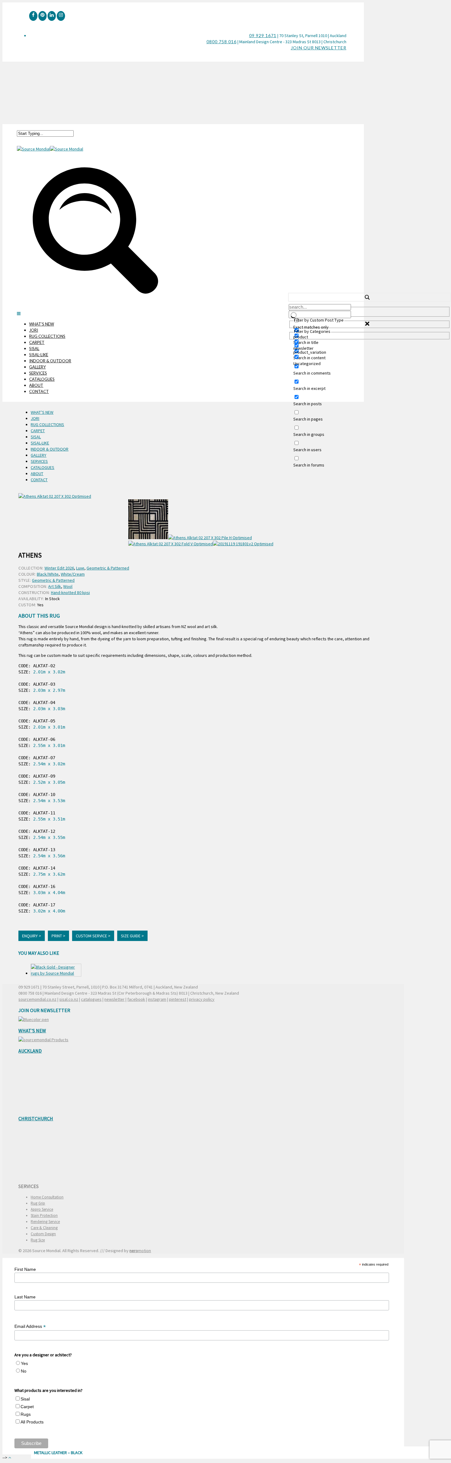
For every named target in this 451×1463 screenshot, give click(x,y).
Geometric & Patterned (108, 568)
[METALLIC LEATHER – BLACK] (56, 970)
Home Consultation (47, 1197)
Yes (24, 1363)
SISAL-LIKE (38, 354)
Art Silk (54, 586)
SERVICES (38, 373)
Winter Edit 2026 (59, 568)
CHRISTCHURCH (35, 1118)
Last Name (25, 1296)
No (23, 1371)
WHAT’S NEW (41, 324)
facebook (136, 999)
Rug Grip (38, 1203)
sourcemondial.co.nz (37, 999)
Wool (67, 586)
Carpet (27, 1406)
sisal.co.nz (68, 999)
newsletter (114, 999)
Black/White (48, 574)
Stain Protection (44, 1215)
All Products (32, 1421)
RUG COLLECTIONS (47, 336)
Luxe (80, 568)
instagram (157, 999)
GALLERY (37, 366)
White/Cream (73, 574)
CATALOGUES (42, 379)
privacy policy (201, 999)
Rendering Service (45, 1221)
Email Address (30, 1326)
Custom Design (43, 1233)
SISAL (34, 348)
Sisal (25, 1398)
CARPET (36, 342)
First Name (25, 1269)
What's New (32, 1030)
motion (140, 1250)
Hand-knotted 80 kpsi (70, 592)
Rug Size (38, 1240)
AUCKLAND (30, 1051)
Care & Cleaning (44, 1227)
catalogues (91, 999)
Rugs (26, 1414)
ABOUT (36, 385)
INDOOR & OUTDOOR (50, 360)
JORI (33, 330)
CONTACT (39, 391)
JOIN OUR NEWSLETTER (318, 47)
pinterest (177, 999)
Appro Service (42, 1209)
